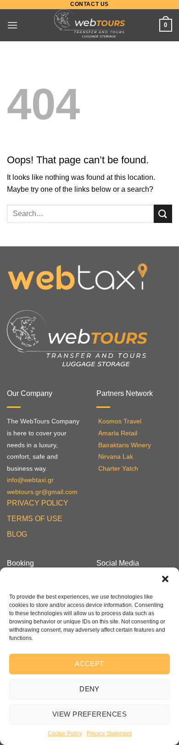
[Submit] (163, 213)
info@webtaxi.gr (30, 480)
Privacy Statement (109, 733)
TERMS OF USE (34, 519)
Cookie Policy (65, 733)
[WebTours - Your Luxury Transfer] (90, 25)
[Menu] (12, 25)
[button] (165, 579)
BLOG (17, 534)
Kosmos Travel (119, 421)
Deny (89, 689)
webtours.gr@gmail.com (42, 492)
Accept (89, 663)
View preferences (89, 714)
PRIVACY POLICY (37, 503)
